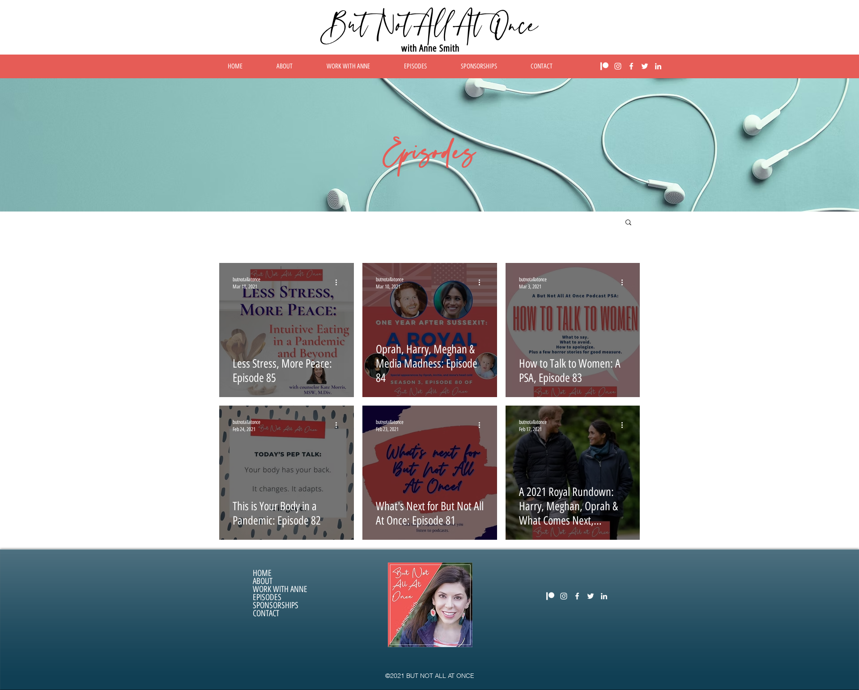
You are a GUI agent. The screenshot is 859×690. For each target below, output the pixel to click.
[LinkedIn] (658, 66)
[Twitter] (644, 66)
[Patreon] (550, 596)
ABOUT (262, 581)
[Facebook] (631, 66)
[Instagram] (617, 66)
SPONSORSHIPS (275, 605)
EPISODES (267, 597)
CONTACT (266, 614)
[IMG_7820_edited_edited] (604, 66)
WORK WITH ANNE (280, 589)
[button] (628, 223)
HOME (262, 573)
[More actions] (339, 282)
